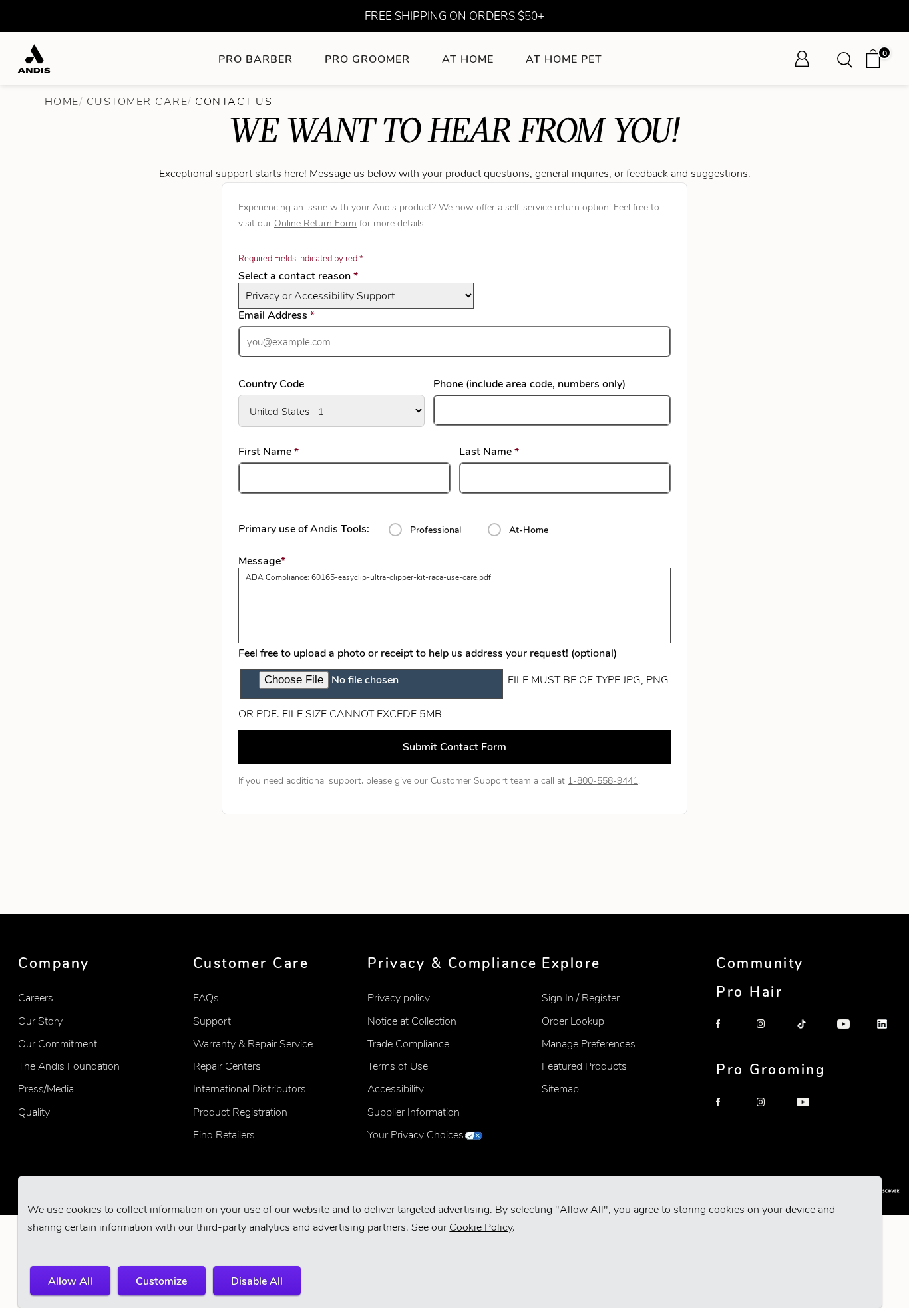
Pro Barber (255, 59)
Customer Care (137, 101)
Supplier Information (413, 1112)
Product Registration (240, 1112)
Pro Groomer (367, 59)
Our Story (40, 1021)
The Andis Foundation (69, 1066)
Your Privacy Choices (415, 1134)
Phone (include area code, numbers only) (529, 384)
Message (261, 560)
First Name (287, 451)
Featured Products (584, 1066)
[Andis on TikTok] (811, 1034)
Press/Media (46, 1088)
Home (62, 101)
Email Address (295, 315)
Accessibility (395, 1088)
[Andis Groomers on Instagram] (771, 1112)
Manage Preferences (589, 1043)
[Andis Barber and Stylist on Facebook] (730, 1034)
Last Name (508, 451)
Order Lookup (573, 1021)
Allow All (70, 1281)
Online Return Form (315, 223)
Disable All (257, 1281)
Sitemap (560, 1088)
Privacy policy (398, 997)
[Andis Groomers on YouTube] (811, 1112)
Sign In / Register (581, 997)
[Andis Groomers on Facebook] (730, 1112)
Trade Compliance (408, 1043)
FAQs (206, 997)
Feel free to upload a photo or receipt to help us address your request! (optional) (427, 653)
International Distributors (249, 1088)
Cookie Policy (480, 1227)
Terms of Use (397, 1066)
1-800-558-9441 (603, 780)
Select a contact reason (298, 275)
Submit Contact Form (454, 746)
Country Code (271, 384)
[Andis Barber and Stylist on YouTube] (851, 1034)
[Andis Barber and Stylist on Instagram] (771, 1034)
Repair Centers (227, 1066)
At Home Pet (564, 59)
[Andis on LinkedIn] (891, 1034)
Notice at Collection (411, 1021)
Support (212, 1021)
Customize (161, 1281)
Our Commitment (57, 1043)
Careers (35, 997)
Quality (34, 1112)
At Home (468, 59)
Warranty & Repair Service (253, 1043)
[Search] (849, 58)
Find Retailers (224, 1134)
